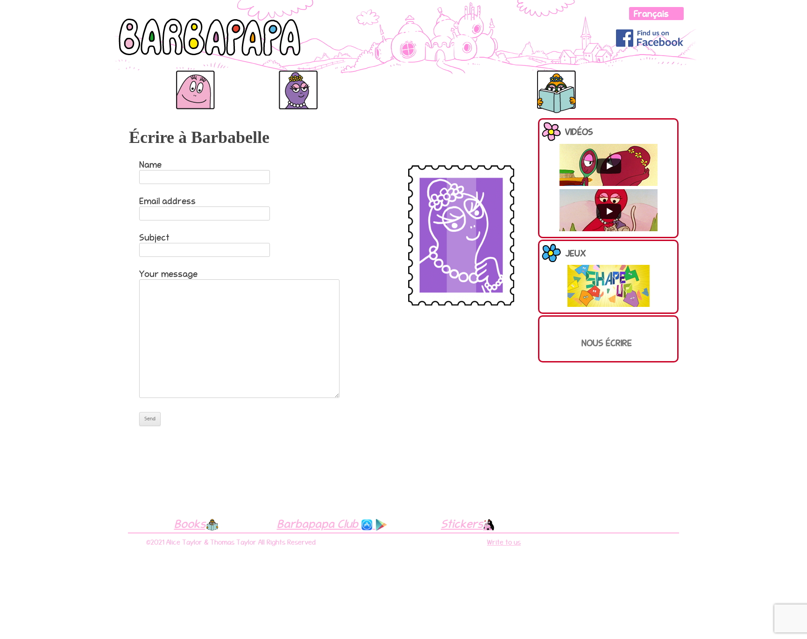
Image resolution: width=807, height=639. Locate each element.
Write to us (504, 542)
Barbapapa (141, 81)
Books (189, 524)
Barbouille (606, 81)
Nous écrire (606, 342)
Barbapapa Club (319, 524)
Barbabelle (295, 81)
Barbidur (496, 81)
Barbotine (552, 81)
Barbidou (439, 81)
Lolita (649, 75)
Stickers (462, 524)
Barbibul (383, 81)
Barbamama (244, 81)
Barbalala (345, 81)
